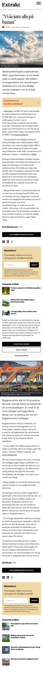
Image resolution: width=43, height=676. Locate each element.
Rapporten (8, 111)
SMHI (34, 154)
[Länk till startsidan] (11, 5)
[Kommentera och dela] (3, 27)
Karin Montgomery (10, 227)
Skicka (34, 265)
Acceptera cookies (21, 344)
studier (12, 482)
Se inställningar (21, 355)
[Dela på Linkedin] (7, 241)
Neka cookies (21, 350)
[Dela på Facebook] (3, 241)
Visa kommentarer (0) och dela (21, 234)
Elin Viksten (7, 562)
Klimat (7, 27)
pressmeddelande (20, 135)
